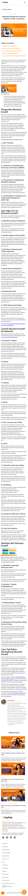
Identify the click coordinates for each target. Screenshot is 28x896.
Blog (3, 862)
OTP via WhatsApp (6, 852)
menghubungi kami (19, 693)
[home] (6, 2)
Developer (4, 871)
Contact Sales (5, 868)
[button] (24, 2)
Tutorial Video (5, 874)
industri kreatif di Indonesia (10, 337)
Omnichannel (5, 846)
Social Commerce (6, 855)
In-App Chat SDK (5, 849)
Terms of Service (5, 880)
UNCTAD (23, 67)
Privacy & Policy (5, 877)
